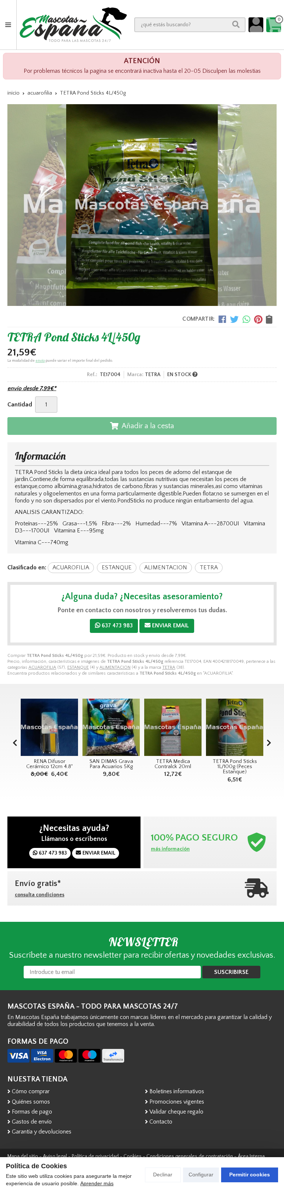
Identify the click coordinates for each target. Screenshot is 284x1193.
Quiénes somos (31, 1101)
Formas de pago (32, 1111)
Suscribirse (231, 972)
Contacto (160, 1121)
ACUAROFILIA (42, 667)
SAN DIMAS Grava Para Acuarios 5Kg (49, 764)
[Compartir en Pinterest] (258, 319)
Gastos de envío (32, 1121)
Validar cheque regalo (176, 1111)
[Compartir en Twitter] (234, 319)
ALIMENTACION (115, 667)
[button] (269, 743)
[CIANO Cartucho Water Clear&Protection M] (234, 727)
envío (40, 361)
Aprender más (97, 1183)
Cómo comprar (31, 1091)
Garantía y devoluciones (41, 1131)
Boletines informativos (176, 1091)
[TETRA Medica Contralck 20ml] (111, 727)
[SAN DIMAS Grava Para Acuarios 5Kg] (49, 727)
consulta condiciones (39, 895)
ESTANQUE (78, 667)
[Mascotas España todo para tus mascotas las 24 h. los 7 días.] (73, 24)
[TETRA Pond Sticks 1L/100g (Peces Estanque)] (173, 727)
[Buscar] (236, 24)
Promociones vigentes (176, 1101)
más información (170, 849)
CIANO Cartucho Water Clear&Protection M (235, 767)
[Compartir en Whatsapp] (246, 319)
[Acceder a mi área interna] (255, 24)
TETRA (168, 667)
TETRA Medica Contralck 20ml (111, 764)
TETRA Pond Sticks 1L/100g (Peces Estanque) (173, 767)
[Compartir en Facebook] (222, 319)
